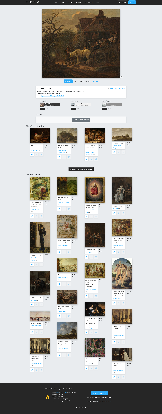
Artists (62, 2)
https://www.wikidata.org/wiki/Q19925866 (52, 96)
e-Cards (78, 2)
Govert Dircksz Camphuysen (117, 88)
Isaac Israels (61, 311)
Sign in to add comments (81, 119)
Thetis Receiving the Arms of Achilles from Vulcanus (118, 241)
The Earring (34, 255)
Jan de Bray (88, 328)
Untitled (33, 145)
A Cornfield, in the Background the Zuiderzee (63, 344)
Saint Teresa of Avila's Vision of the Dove (118, 366)
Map (56, 2)
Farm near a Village (118, 143)
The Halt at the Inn (63, 145)
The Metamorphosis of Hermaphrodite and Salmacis (118, 294)
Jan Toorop (88, 364)
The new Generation (91, 359)
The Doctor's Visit (36, 297)
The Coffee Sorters (63, 306)
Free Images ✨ (88, 2)
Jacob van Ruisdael (63, 348)
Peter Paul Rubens (36, 209)
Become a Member (100, 393)
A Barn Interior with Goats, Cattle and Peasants (90, 148)
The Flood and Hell (63, 197)
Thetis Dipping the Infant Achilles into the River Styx (36, 205)
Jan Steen (33, 300)
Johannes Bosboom (36, 363)
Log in (124, 2)
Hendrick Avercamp (36, 325)
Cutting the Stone (90, 249)
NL (39, 150)
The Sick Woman (117, 206)
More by (81, 169)
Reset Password (107, 401)
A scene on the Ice (63, 275)
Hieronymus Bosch (63, 202)
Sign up (132, 2)
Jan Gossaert (116, 298)
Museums (70, 2)
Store (97, 2)
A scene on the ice (36, 323)
